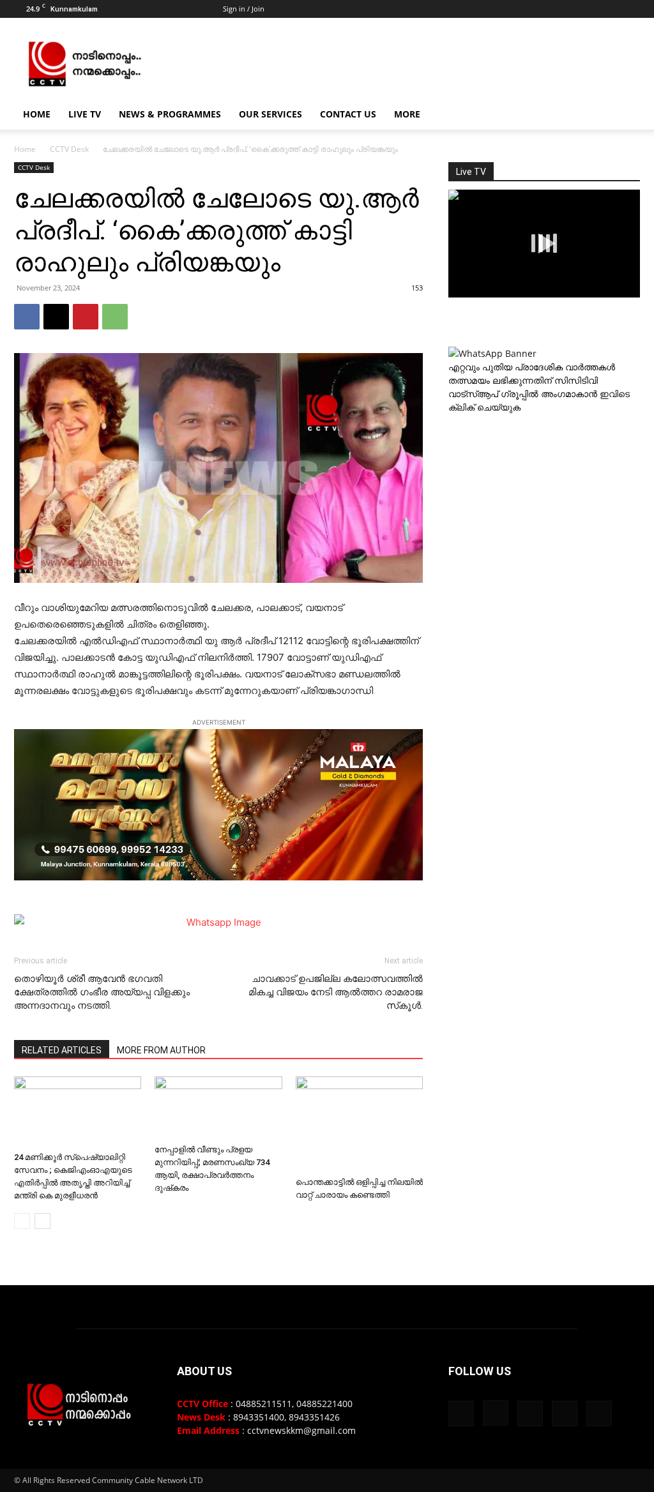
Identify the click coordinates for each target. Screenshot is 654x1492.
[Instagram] (567, 9)
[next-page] (42, 1221)
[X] (609, 9)
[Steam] (588, 9)
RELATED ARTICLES (62, 1050)
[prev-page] (22, 1221)
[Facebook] (546, 9)
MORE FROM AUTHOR (161, 1050)
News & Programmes (170, 114)
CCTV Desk (69, 149)
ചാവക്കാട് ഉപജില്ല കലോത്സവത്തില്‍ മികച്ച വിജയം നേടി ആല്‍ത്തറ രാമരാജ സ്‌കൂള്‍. (335, 992)
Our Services (270, 114)
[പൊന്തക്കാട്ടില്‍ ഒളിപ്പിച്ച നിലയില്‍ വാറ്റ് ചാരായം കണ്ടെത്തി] (359, 1124)
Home (36, 114)
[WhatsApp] (115, 316)
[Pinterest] (85, 316)
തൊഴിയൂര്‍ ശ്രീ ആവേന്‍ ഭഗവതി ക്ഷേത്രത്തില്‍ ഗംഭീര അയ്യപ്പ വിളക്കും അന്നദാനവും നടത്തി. (102, 992)
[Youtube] (630, 9)
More (407, 114)
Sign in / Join (243, 8)
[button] (624, 115)
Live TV (84, 114)
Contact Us (348, 114)
